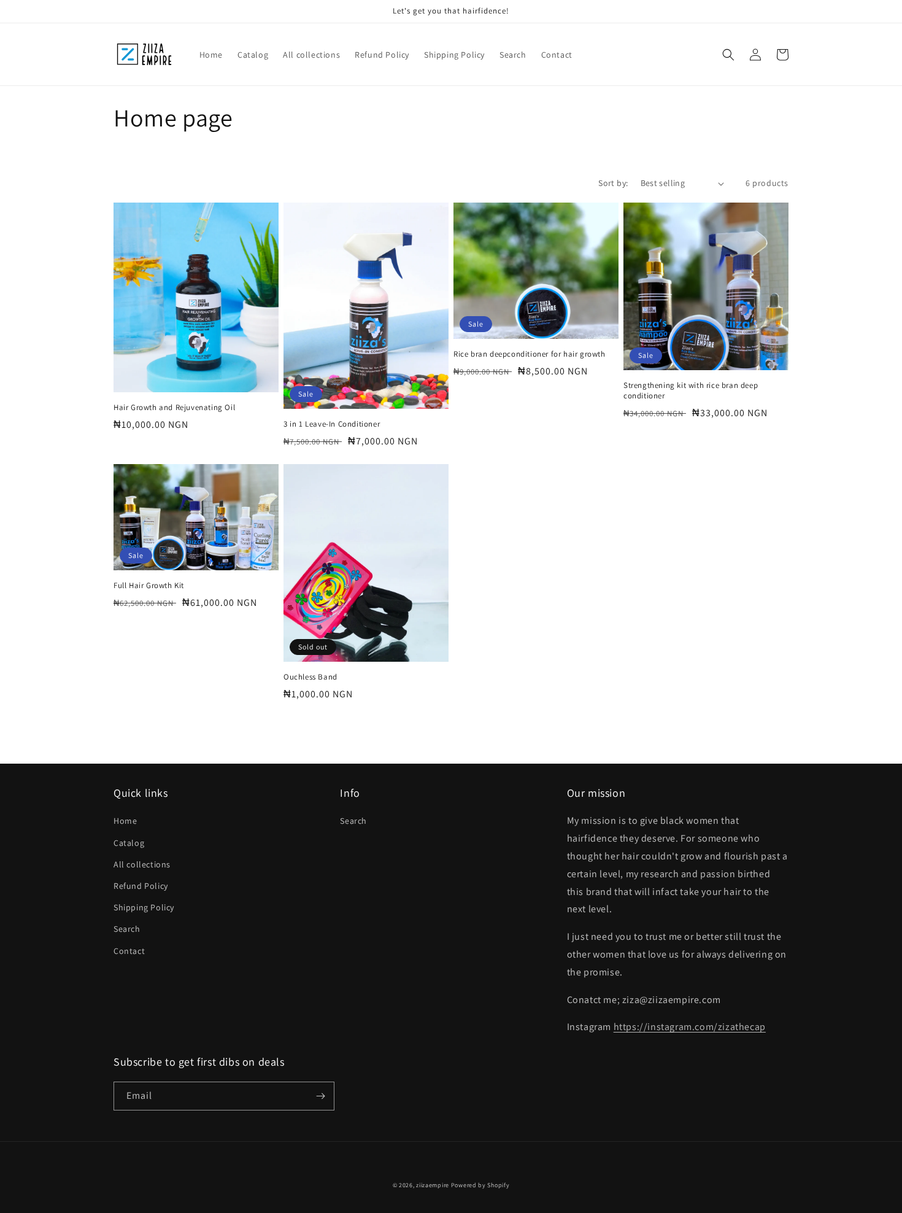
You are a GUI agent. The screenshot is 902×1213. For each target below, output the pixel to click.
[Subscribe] (320, 1096)
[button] (728, 54)
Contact (129, 950)
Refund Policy (141, 885)
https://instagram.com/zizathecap (690, 1026)
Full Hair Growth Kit (149, 586)
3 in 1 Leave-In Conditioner (331, 424)
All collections (142, 864)
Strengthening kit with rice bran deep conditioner (690, 391)
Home (125, 820)
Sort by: (613, 182)
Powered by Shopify (480, 1185)
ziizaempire (432, 1185)
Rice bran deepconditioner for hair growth (529, 354)
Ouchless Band (310, 677)
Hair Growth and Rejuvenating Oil (174, 408)
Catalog (129, 842)
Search (127, 928)
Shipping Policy (144, 907)
